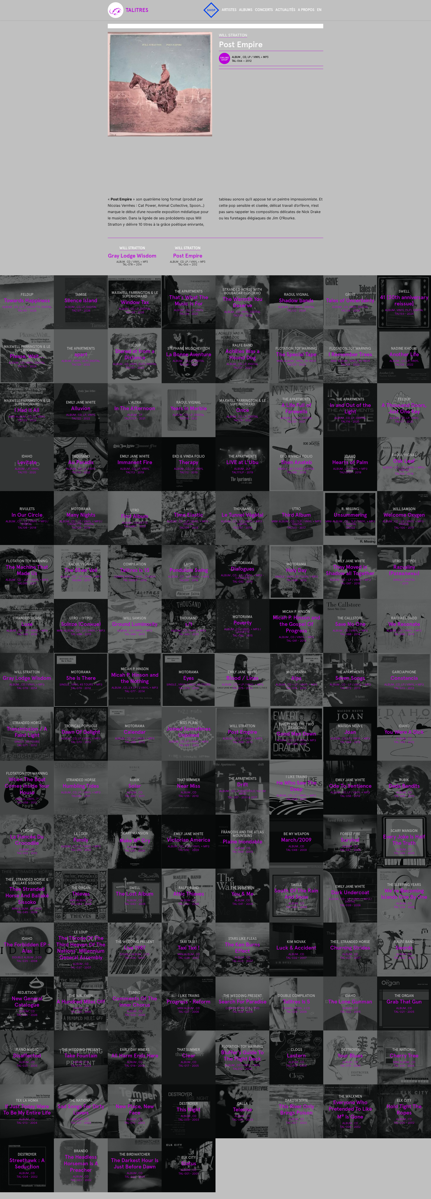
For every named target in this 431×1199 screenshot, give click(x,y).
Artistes (229, 10)
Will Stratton (233, 35)
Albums (245, 10)
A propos (306, 10)
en (319, 10)
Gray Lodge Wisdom (132, 255)
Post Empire (187, 255)
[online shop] (225, 58)
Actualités (285, 10)
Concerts (264, 10)
